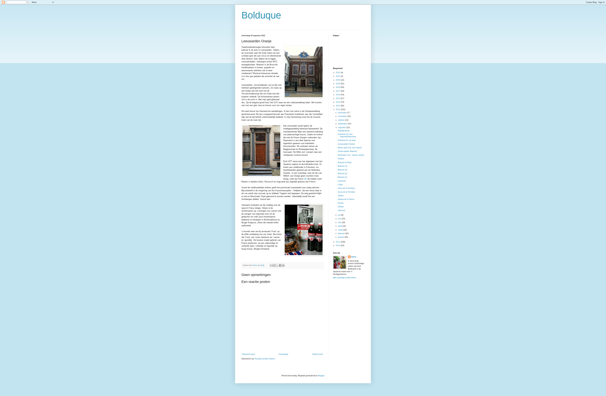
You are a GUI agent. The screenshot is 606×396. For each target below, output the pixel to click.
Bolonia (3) (342, 170)
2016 (338, 95)
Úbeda (341, 207)
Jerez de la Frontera (346, 188)
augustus (342, 127)
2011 (338, 242)
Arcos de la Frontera (346, 192)
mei (340, 222)
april (340, 226)
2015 (338, 98)
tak (305, 179)
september (343, 124)
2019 (338, 84)
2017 (338, 91)
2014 (338, 102)
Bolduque (261, 15)
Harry (353, 257)
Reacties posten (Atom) (265, 359)
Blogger (321, 376)
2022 (338, 72)
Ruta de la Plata (344, 162)
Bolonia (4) (342, 166)
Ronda (341, 203)
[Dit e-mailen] (271, 265)
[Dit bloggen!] (274, 265)
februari (341, 233)
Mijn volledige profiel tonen (344, 278)
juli (339, 215)
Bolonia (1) (342, 177)
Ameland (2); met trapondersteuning (347, 135)
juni (340, 219)
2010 (338, 245)
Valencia (341, 210)
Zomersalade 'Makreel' (347, 151)
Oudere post (317, 354)
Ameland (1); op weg (347, 140)
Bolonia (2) (342, 173)
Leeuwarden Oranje (346, 144)
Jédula (341, 196)
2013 (338, 106)
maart (340, 230)
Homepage (283, 354)
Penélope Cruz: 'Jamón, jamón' (351, 155)
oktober (341, 120)
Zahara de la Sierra (346, 199)
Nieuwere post (248, 354)
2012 (338, 109)
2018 (338, 87)
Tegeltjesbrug (343, 131)
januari (341, 237)
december (342, 113)
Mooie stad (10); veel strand (350, 148)
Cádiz (340, 184)
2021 (338, 76)
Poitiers (341, 159)
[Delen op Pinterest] (283, 265)
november (342, 116)
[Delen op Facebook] (280, 265)
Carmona (342, 181)
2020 (338, 80)
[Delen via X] (277, 265)
